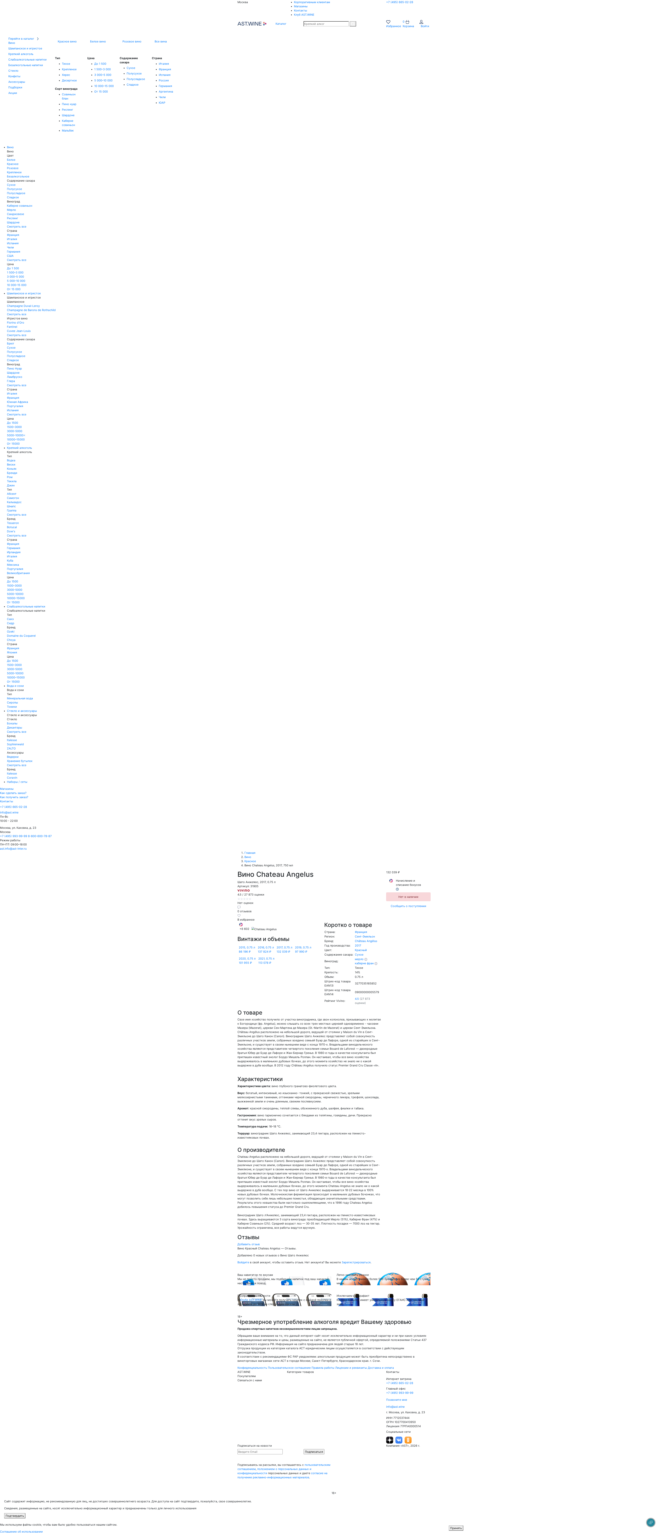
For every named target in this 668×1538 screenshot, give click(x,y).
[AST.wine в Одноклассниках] (408, 1439)
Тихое (66, 63)
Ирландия (14, 552)
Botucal (12, 527)
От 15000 (13, 443)
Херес (66, 75)
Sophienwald (15, 744)
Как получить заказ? (14, 797)
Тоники (12, 706)
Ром (10, 477)
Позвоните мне (396, 1399)
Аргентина (166, 91)
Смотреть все (16, 226)
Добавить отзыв (248, 1244)
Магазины (301, 6)
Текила (12, 481)
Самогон (13, 498)
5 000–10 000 (103, 80)
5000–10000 (15, 594)
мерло (359, 959)
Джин (11, 485)
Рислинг (67, 109)
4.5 (357, 998)
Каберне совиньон (19, 205)
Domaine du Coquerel (21, 635)
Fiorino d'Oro (15, 322)
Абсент (12, 493)
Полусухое (134, 73)
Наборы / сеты (17, 782)
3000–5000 (14, 431)
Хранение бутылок (20, 761)
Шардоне (68, 115)
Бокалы (12, 723)
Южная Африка (17, 402)
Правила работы (323, 1367)
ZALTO (11, 748)
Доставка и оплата (381, 1367)
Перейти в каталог (21, 38)
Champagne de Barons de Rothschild (31, 310)
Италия (164, 63)
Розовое (12, 168)
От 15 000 (101, 91)
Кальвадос (14, 502)
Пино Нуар (14, 368)
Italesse (12, 740)
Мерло (11, 210)
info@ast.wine (9, 812)
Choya (11, 640)
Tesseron (13, 523)
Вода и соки (15, 685)
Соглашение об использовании (21, 1531)
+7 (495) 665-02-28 (399, 2)
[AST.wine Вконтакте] (399, 1439)
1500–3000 (14, 427)
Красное (12, 164)
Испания (164, 75)
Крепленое (69, 69)
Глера (11, 381)
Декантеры (14, 727)
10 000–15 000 (104, 86)
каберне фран (364, 963)
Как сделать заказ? (13, 793)
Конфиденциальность (252, 1367)
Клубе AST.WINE (251, 1300)
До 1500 (12, 422)
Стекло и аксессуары (22, 711)
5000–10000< (16, 435)
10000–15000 (16, 439)
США (10, 255)
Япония (12, 652)
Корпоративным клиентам (312, 2)
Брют (10, 343)
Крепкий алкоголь (19, 448)
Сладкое (132, 84)
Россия (164, 80)
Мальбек (68, 130)
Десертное (69, 80)
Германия (165, 86)
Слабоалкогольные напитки (26, 606)
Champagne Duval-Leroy (23, 306)
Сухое (131, 68)
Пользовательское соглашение (289, 1367)
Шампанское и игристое (24, 293)
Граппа (11, 510)
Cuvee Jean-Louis (19, 331)
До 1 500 (100, 63)
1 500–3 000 (102, 69)
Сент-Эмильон (365, 936)
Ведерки (13, 756)
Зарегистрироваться (356, 1262)
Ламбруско (14, 377)
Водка (11, 460)
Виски (11, 464)
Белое (11, 159)
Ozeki (10, 631)
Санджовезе (15, 214)
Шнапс (11, 506)
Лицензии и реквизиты (351, 1367)
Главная (249, 853)
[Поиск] (353, 23)
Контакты (300, 10)
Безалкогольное (18, 176)
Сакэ (10, 619)
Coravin (12, 777)
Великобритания (18, 573)
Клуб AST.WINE (304, 14)
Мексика (13, 564)
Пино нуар (69, 104)
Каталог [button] (280, 23)
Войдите (243, 1262)
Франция (165, 69)
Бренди (12, 473)
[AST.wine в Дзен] (390, 1439)
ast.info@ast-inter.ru (13, 848)
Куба (10, 560)
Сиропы (12, 702)
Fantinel (12, 326)
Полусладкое (136, 79)
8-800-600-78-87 (40, 836)
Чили (162, 97)
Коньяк (12, 468)
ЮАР (162, 102)
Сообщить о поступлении (408, 906)
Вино (10, 147)
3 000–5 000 (102, 75)
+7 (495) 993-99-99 (13, 836)
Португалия (15, 406)
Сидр (10, 623)
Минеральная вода (20, 698)
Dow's (11, 531)
